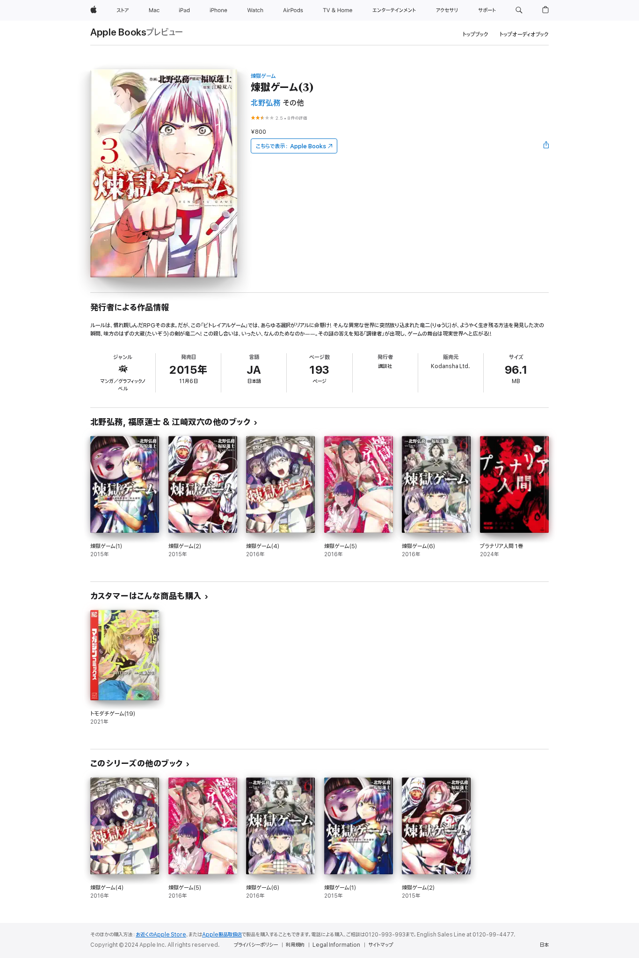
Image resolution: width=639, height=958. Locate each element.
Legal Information (336, 945)
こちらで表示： (291, 146)
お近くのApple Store (161, 934)
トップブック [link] (475, 34)
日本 (544, 945)
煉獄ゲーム (263, 76)
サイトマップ (380, 945)
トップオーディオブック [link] (524, 34)
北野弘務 (266, 103)
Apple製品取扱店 (222, 934)
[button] (519, 10)
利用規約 (295, 945)
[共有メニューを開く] (546, 146)
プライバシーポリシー (256, 945)
